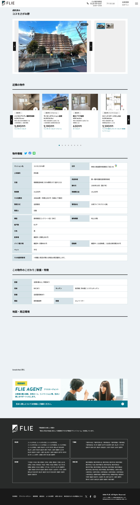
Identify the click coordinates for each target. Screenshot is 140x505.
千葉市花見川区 (98, 442)
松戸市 (104, 445)
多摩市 (63, 472)
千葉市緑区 (122, 442)
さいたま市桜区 (42, 445)
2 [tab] (62, 145)
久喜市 (38, 452)
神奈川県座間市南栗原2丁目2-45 (102, 167)
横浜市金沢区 (107, 464)
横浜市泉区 (95, 469)
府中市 (38, 469)
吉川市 (29, 454)
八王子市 (52, 467)
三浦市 (115, 477)
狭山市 (29, 449)
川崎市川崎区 (118, 469)
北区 (59, 464)
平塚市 (87, 477)
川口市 (47, 447)
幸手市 (64, 452)
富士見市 (47, 452)
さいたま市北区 (32, 442)
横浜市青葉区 (102, 469)
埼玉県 (16, 442)
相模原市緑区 (97, 474)
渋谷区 (43, 464)
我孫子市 (88, 447)
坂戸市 (60, 452)
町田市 (50, 469)
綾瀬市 (106, 479)
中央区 (35, 462)
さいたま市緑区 (32, 447)
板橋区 (29, 467)
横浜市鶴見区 (89, 462)
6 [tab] (74, 145)
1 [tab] (59, 145)
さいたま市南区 (62, 445)
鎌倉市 (92, 477)
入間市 (53, 449)
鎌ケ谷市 (93, 447)
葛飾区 (42, 467)
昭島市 (42, 469)
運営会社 (41, 496)
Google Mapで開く (18, 369)
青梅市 (34, 469)
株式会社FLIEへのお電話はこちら (73, 496)
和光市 (29, 452)
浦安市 (98, 447)
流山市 (116, 445)
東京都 (16, 462)
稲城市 (29, 474)
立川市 (57, 467)
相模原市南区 (114, 474)
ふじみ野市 (35, 454)
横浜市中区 (112, 462)
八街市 (108, 447)
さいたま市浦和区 (52, 445)
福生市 (45, 472)
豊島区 (56, 464)
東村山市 (30, 472)
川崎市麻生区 (89, 474)
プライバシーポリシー (25, 496)
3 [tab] (65, 145)
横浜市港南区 (97, 467)
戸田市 (49, 449)
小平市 (60, 469)
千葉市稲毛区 (106, 442)
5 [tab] (71, 145)
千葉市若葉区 (114, 442)
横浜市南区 (119, 462)
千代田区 (30, 462)
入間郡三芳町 (42, 454)
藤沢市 (96, 477)
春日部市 (61, 447)
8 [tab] (80, 145)
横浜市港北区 (115, 464)
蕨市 (46, 449)
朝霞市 (58, 449)
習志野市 (108, 445)
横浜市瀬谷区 (118, 467)
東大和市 (53, 472)
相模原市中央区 (106, 474)
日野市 (64, 469)
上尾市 (34, 449)
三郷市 (52, 452)
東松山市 (56, 447)
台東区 (50, 462)
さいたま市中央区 (33, 445)
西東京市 (34, 474)
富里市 (121, 447)
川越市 (39, 447)
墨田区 (55, 462)
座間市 (101, 479)
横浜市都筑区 (110, 469)
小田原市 (100, 477)
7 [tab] (77, 145)
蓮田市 (56, 452)
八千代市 (121, 445)
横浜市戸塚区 (89, 467)
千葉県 (74, 442)
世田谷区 (38, 464)
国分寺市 (35, 472)
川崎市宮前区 (119, 472)
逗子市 (111, 477)
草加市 (38, 449)
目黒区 (29, 464)
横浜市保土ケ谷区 (91, 464)
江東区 (59, 462)
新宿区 (42, 462)
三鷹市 (29, 469)
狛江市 (49, 472)
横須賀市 (121, 474)
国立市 (40, 472)
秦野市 (119, 477)
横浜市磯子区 (100, 464)
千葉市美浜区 (89, 445)
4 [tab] (68, 145)
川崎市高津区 (104, 472)
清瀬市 (58, 472)
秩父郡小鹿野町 (51, 454)
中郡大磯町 (111, 479)
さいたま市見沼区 (52, 442)
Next (90, 46)
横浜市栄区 (89, 469)
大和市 (92, 479)
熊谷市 (43, 447)
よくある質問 (49, 496)
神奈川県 (75, 462)
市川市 (95, 445)
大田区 (34, 464)
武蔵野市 (62, 467)
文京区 (46, 462)
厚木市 (87, 479)
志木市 (62, 449)
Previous (14, 46)
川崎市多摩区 (112, 472)
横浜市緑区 (111, 467)
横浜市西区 (106, 462)
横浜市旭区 (105, 467)
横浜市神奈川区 (98, 462)
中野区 (48, 464)
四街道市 (103, 447)
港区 (38, 462)
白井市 (116, 447)
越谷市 (42, 449)
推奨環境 (35, 496)
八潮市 (42, 452)
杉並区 (52, 464)
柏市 (113, 445)
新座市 (34, 452)
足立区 (38, 467)
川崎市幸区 (89, 472)
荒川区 (63, 464)
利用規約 (14, 496)
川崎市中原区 (96, 472)
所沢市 (51, 447)
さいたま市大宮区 (42, 442)
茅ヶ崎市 (106, 477)
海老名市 (96, 479)
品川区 (63, 462)
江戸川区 (47, 467)
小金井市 (55, 469)
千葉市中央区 (89, 442)
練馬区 (34, 467)
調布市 (46, 469)
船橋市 (100, 445)
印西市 (112, 447)
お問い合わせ (58, 496)
